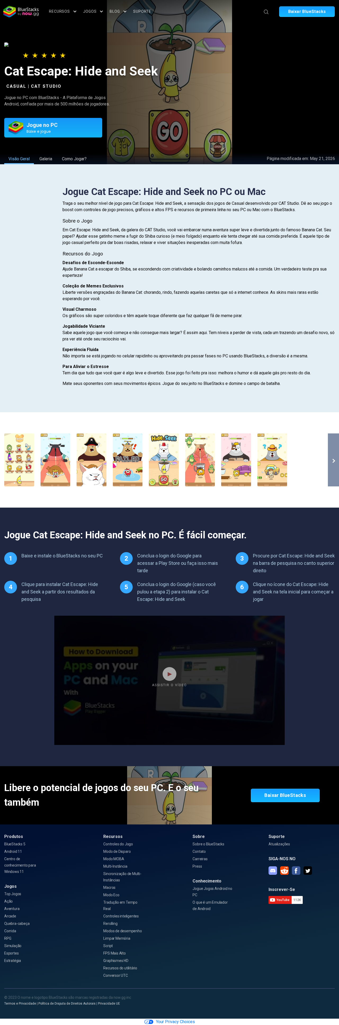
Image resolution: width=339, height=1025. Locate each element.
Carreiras (200, 859)
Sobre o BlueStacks (208, 844)
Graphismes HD (115, 961)
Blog (115, 11)
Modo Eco (111, 895)
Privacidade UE (109, 1003)
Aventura (11, 909)
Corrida (10, 931)
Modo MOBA (113, 859)
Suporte (142, 11)
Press (197, 866)
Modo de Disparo (117, 851)
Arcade (10, 916)
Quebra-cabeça (16, 923)
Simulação (12, 946)
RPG (7, 938)
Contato (199, 851)
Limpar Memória (116, 938)
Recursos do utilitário (120, 968)
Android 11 (13, 851)
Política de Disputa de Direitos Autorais (67, 1003)
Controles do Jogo (118, 844)
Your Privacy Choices (175, 1021)
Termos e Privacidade (20, 1003)
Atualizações (279, 844)
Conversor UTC (115, 975)
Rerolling (110, 923)
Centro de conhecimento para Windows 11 (20, 865)
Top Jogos (12, 894)
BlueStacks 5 (14, 844)
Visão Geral (19, 158)
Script (108, 946)
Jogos (89, 11)
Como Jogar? (74, 158)
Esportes (11, 953)
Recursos (59, 11)
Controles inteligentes (121, 916)
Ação (8, 901)
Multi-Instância (115, 866)
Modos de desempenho (122, 931)
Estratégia (12, 961)
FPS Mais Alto (114, 953)
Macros (109, 887)
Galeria (45, 158)
